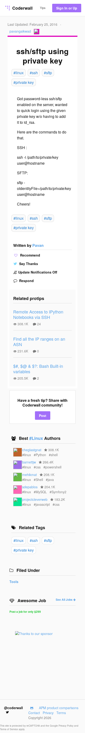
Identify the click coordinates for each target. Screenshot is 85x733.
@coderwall (13, 707)
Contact (34, 712)
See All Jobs (64, 599)
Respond (26, 280)
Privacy (48, 712)
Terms (61, 712)
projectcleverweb (34, 499)
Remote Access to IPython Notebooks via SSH (38, 314)
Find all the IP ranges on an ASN (39, 341)
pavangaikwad (20, 31)
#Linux (36, 438)
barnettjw (29, 462)
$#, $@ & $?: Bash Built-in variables (38, 368)
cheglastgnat (31, 449)
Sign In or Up (66, 8)
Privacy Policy (66, 725)
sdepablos (30, 486)
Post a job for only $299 (25, 611)
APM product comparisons (58, 707)
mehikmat (29, 474)
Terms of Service (9, 729)
